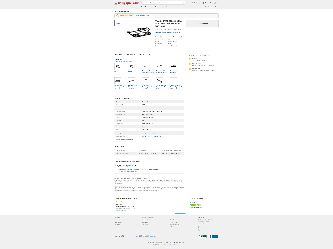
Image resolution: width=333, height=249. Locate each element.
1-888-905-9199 (204, 230)
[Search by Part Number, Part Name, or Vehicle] (183, 3)
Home (115, 11)
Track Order (145, 222)
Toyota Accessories (174, 222)
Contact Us (207, 7)
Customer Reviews (118, 222)
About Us (116, 220)
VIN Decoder (117, 224)
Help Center (216, 7)
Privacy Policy (167, 242)
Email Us (202, 223)
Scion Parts (155, 7)
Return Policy (158, 136)
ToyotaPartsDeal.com (119, 186)
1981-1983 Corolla (118, 183)
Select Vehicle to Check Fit (143, 15)
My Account (145, 220)
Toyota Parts (144, 7)
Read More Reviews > (180, 213)
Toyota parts (145, 190)
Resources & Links (174, 224)
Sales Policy (151, 242)
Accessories (164, 7)
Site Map (172, 226)
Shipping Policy (146, 136)
